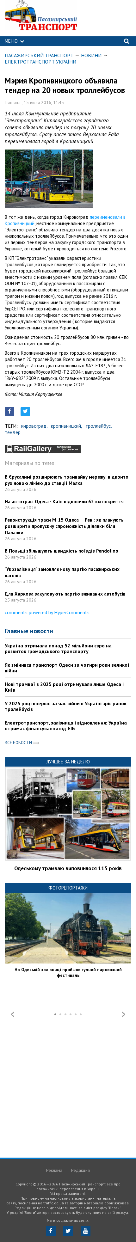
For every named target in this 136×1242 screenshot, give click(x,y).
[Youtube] (85, 1231)
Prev (12, 1014)
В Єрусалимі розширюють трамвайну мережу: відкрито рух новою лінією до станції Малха (66, 480)
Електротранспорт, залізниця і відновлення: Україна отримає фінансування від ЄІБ (66, 725)
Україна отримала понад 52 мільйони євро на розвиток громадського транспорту (58, 648)
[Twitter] (68, 1231)
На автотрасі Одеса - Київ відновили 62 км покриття (64, 502)
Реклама (54, 1170)
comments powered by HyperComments (47, 612)
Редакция (80, 1170)
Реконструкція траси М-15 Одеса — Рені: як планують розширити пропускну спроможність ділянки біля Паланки (64, 526)
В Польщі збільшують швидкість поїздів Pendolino (61, 551)
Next (123, 1014)
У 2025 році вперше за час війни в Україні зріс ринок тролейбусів (66, 706)
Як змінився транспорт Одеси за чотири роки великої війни (67, 668)
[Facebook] (51, 1231)
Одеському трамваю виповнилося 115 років (68, 868)
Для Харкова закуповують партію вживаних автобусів (65, 594)
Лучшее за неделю (68, 762)
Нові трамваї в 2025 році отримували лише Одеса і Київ (64, 687)
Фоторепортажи (68, 888)
